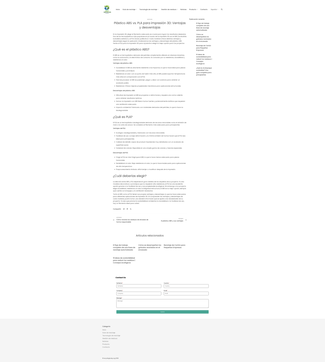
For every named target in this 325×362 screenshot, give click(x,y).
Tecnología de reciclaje (148, 9)
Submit (162, 312)
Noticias (183, 9)
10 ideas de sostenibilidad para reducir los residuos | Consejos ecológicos (124, 260)
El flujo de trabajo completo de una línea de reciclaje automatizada (124, 247)
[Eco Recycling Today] (107, 9)
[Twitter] (131, 209)
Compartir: (117, 209)
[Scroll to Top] (322, 353)
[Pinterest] (127, 209)
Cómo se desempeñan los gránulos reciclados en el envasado (149, 247)
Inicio (118, 9)
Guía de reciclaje (129, 9)
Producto (192, 9)
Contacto (204, 9)
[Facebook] (124, 209)
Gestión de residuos (168, 9)
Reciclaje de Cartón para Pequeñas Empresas (174, 246)
